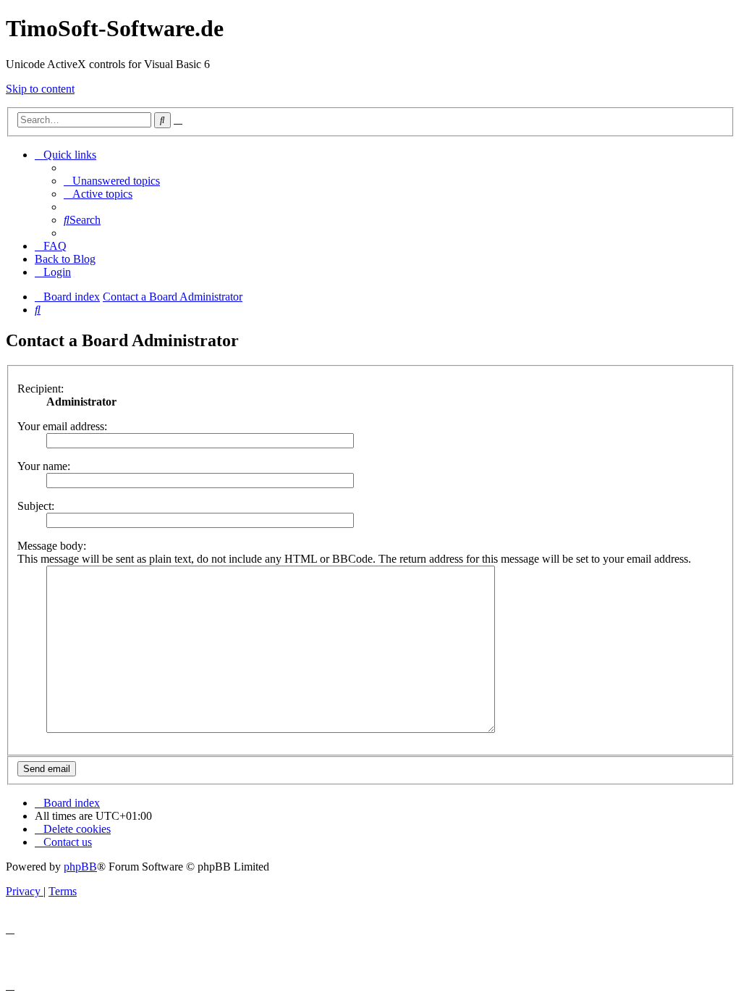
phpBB (80, 866)
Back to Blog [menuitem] (65, 259)
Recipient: (40, 388)
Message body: (51, 546)
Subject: (35, 506)
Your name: (43, 466)
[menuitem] (112, 181)
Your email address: (62, 426)
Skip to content (40, 89)
